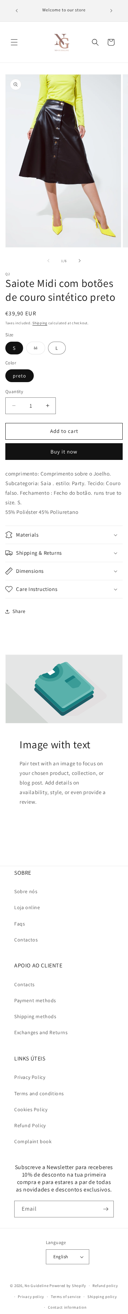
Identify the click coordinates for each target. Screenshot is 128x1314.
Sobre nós (25, 891)
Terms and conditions (39, 1093)
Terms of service (66, 1296)
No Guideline (36, 1285)
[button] (14, 42)
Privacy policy (31, 1296)
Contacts (24, 984)
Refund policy (105, 1285)
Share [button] (19, 611)
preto (19, 376)
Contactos (26, 939)
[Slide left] (48, 260)
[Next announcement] (111, 10)
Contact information (67, 1307)
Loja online (27, 907)
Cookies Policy (30, 1109)
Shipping (39, 323)
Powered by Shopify (67, 1285)
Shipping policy (102, 1296)
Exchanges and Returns (41, 1032)
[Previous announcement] (17, 10)
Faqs (19, 924)
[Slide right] (79, 260)
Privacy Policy (29, 1077)
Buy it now (64, 451)
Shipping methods (35, 1016)
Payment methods (35, 1000)
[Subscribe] (105, 1209)
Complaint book (33, 1141)
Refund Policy (30, 1125)
